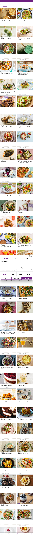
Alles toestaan (27, 278)
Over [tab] (27, 258)
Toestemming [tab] (6, 258)
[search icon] (31, 1)
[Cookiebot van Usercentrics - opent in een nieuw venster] (28, 256)
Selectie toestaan (16, 278)
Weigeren (6, 278)
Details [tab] (16, 258)
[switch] (12, 274)
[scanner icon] (30, 1)
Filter (7, 3)
